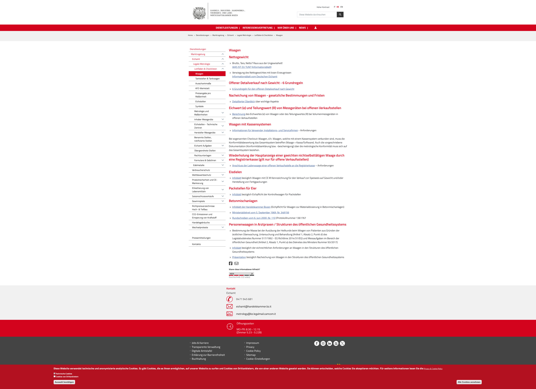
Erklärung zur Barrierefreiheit (208, 355)
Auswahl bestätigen (64, 382)
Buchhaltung (199, 359)
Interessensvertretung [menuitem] (258, 28)
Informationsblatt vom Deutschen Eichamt (254, 76)
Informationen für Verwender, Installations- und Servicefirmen (265, 130)
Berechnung (238, 114)
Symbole (199, 106)
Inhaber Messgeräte (203, 119)
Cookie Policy (253, 351)
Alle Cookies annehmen (469, 382)
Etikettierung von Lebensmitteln (200, 189)
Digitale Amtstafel (202, 351)
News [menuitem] (302, 28)
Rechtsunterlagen (202, 155)
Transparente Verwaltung (206, 347)
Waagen (199, 73)
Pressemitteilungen (201, 237)
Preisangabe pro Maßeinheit (203, 94)
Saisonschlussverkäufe (203, 196)
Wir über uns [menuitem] (285, 28)
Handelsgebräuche (201, 222)
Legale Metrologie (244, 35)
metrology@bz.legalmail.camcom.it (256, 314)
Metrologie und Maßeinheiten (201, 112)
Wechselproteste (200, 227)
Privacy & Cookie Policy (433, 368)
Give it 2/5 (236, 275)
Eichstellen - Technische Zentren (205, 126)
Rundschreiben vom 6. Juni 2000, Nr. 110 (254, 218)
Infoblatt (236, 178)
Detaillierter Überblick (243, 101)
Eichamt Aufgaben (203, 145)
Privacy (250, 347)
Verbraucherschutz (201, 170)
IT (334, 6)
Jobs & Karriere (200, 343)
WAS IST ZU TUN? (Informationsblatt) (251, 67)
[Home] (220, 11)
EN (341, 6)
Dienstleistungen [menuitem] (227, 28)
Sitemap (251, 355)
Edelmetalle (198, 165)
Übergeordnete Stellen (205, 150)
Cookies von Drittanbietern (67, 376)
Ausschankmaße (203, 83)
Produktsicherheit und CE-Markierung (204, 181)
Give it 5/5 (252, 275)
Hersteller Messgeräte (204, 132)
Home (190, 35)
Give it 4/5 (246, 275)
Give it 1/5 (231, 275)
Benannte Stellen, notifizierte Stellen (203, 139)
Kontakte (196, 244)
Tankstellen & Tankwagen (207, 78)
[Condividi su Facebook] (230, 264)
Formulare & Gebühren (205, 160)
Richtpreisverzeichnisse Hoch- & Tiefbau (203, 207)
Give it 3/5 (241, 275)
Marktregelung (218, 35)
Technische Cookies (64, 373)
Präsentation (239, 257)
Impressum (252, 343)
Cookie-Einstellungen (258, 359)
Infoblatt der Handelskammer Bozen (251, 207)
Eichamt (230, 35)
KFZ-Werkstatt (202, 88)
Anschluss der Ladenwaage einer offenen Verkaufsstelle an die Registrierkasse (273, 165)
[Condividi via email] (236, 264)
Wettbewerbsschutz (201, 175)
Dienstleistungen (202, 35)
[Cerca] (340, 14)
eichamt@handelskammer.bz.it (253, 306)
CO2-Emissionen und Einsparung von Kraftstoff (204, 216)
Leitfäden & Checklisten (263, 35)
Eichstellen (200, 101)
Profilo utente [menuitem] (315, 28)
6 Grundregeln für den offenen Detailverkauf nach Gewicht (263, 89)
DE (338, 6)
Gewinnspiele (198, 201)
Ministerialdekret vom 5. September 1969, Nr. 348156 (260, 212)
